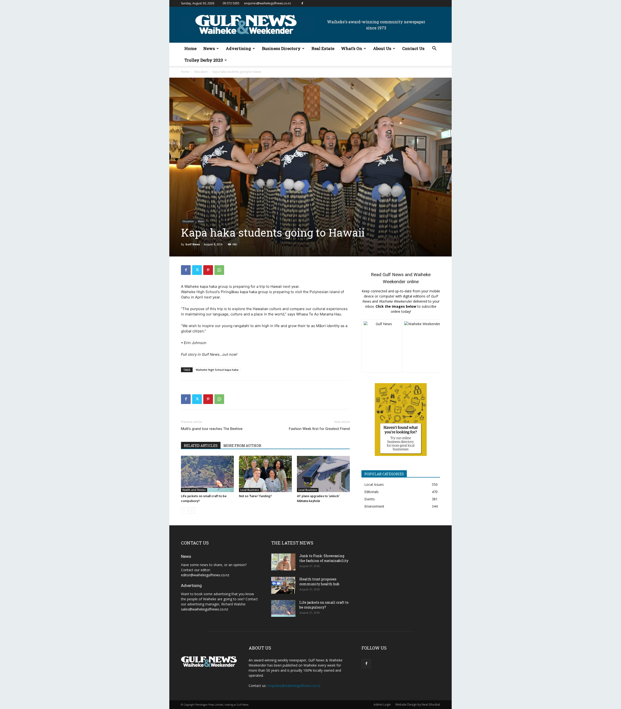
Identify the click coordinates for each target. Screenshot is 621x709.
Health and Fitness (194, 490)
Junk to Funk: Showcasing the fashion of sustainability (323, 558)
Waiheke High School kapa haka (217, 369)
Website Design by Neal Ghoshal (417, 704)
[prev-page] (184, 511)
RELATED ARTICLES (201, 445)
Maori (201, 221)
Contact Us (413, 48)
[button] (434, 49)
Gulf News (192, 244)
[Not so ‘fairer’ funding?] (265, 474)
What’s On (351, 48)
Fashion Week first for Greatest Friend (319, 429)
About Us (382, 48)
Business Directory (281, 48)
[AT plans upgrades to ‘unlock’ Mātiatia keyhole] (323, 474)
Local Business (249, 490)
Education (201, 72)
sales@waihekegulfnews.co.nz (204, 609)
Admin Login (382, 704)
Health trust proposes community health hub (319, 581)
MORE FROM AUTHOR (242, 445)
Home (190, 48)
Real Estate (322, 48)
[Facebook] (302, 3)
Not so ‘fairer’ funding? (255, 496)
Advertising (238, 48)
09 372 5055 (231, 3)
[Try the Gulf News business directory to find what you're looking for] (400, 419)
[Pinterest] (208, 270)
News (209, 48)
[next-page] (192, 511)
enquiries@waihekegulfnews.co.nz (267, 3)
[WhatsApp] (219, 270)
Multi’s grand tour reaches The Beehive (212, 429)
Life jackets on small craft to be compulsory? (324, 605)
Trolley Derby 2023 (203, 60)
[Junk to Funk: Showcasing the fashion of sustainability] (283, 561)
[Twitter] (197, 270)
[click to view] (382, 345)
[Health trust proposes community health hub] (283, 585)
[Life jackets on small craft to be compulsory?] (207, 474)
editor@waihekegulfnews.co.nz (205, 575)
